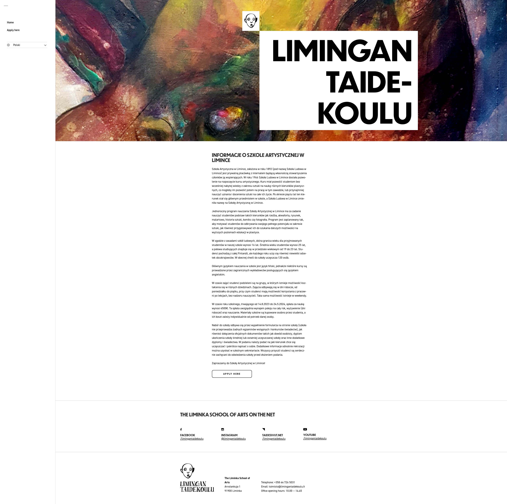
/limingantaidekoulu (191, 439)
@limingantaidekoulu (233, 439)
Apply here (232, 373)
